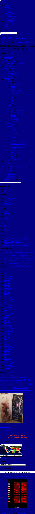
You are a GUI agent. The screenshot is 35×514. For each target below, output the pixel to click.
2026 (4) (6, 225)
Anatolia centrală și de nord (18, 147)
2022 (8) (6, 231)
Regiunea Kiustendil (16, 90)
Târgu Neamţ (11, 176)
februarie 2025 (8, 286)
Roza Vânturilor (14, 390)
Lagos (2, 385)
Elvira (3, 42)
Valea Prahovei (11, 177)
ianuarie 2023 (7, 306)
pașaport (5, 387)
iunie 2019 (7, 352)
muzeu (1, 387)
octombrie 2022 (8, 307)
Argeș (9, 165)
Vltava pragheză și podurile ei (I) (13, 242)
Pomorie (9, 388)
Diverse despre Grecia (17, 110)
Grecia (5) (6, 211)
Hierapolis (9, 383)
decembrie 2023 (8, 299)
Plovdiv (13, 89)
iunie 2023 (7, 302)
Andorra (9, 81)
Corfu (12, 108)
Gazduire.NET (22, 513)
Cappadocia (14, 150)
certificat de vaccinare (17, 378)
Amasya (21, 376)
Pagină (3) (6, 191)
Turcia (9, 12)
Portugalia (10, 10)
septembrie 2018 (8, 367)
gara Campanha (16, 380)
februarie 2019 (8, 359)
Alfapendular (8, 376)
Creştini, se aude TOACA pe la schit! (19, 263)
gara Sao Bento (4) (9, 215)
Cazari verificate (11, 16)
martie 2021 (7, 323)
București (10, 166)
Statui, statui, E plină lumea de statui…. (18, 63)
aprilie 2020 (7, 341)
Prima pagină (7, 4)
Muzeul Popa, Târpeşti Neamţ (17, 265)
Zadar (12, 102)
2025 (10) (6, 226)
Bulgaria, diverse (15, 84)
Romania (6, 5)
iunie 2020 (7, 338)
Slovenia (9, 136)
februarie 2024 (8, 296)
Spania (9, 139)
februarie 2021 (8, 325)
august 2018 (7, 368)
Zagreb (13, 103)
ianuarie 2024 (7, 297)
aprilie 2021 (7, 322)
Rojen (5, 390)
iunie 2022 (7, 309)
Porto (16, 42)
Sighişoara (10, 173)
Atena (12, 107)
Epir (12, 111)
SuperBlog (10, 65)
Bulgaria (9, 82)
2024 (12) (6, 228)
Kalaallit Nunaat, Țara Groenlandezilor (15, 243)
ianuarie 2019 (7, 360)
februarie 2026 (8, 275)
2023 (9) (6, 230)
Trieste (13, 124)
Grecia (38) (7, 201)
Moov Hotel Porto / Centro (12, 38)
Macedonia (14, 116)
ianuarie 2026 (7, 277)
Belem (30, 375)
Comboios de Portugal (29, 377)
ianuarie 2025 (7, 288)
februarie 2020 (8, 344)
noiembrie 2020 (8, 330)
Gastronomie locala (12, 18)
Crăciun (1, 380)
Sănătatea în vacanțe (9, 24)
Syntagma (3, 392)
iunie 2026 (7, 273)
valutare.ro (32, 472)
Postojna (13, 137)
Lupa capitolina (21, 385)
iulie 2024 (6, 291)
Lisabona (13, 131)
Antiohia (13, 148)
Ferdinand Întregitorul (8, 380)
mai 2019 (6, 354)
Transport (10, 20)
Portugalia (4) (7, 218)
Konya (13, 155)
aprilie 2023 (7, 304)
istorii (18, 382)
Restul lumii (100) (9, 198)
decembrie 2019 (8, 347)
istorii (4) (6, 216)
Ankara (16, 145)
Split (12, 100)
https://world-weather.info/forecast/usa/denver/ (17, 476)
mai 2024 (6, 294)
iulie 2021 (6, 317)
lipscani (9, 385)
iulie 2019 (6, 351)
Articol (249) (7, 189)
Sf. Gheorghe (26, 390)
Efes (12, 152)
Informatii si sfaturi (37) (10, 203)
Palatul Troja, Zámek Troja (11, 240)
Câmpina (9, 169)
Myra (12, 158)
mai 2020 (6, 339)
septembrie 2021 (8, 314)
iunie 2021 (7, 318)
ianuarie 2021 (7, 326)
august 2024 (7, 289)
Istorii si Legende (8, 21)
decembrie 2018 (8, 362)
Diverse (6, 26)
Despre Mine (7, 28)
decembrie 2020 (8, 328)
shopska (30, 390)
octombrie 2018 (8, 365)
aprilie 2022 (7, 312)
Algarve (13, 127)
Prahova (9, 171)
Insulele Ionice (15, 113)
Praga (12, 97)
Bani (8, 15)
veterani (24, 392)
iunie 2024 (7, 293)
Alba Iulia (10, 163)
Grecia (9, 105)
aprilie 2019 (7, 355)
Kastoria (13, 115)
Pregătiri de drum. (12, 74)
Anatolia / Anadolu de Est (18, 144)
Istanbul (13, 153)
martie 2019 (7, 357)
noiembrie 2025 (8, 278)
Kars (22, 383)
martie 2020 (7, 343)
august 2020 (7, 335)
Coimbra (13, 129)
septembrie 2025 (8, 281)
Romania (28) (7, 204)
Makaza (26, 385)
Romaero (9, 390)
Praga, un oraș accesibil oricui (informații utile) (17, 245)
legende (6, 385)
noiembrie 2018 (8, 363)
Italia (8, 123)
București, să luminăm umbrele (19, 168)
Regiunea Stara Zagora (17, 92)
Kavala (16, 118)
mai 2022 (6, 310)
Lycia (12, 156)
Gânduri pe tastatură (9, 66)
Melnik (13, 87)
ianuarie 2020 (7, 346)
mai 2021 (6, 320)
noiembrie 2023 (8, 301)
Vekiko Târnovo (15, 94)
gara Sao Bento (26, 380)
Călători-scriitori (8, 23)
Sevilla (20, 390)
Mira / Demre (18, 160)
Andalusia (14, 140)
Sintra (16, 132)
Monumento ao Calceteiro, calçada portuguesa (22, 252)
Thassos (16, 121)
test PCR (10, 392)
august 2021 (7, 315)
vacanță (19, 392)
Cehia (8, 95)
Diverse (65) (7, 200)
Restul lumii (7, 7)
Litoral (13, 86)
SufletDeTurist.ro (6, 513)
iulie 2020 (6, 336)
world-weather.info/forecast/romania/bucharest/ (17, 475)
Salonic (16, 119)
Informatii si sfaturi (9, 13)
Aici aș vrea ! (11, 62)
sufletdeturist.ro (5, 427)
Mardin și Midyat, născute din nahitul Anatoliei (17, 238)
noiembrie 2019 (8, 349)
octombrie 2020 (8, 331)
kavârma (26, 383)
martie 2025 (7, 285)
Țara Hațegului (11, 174)
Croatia (9, 8)
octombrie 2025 (8, 280)
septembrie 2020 (8, 333)
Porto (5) (6, 213)
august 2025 (7, 283)
